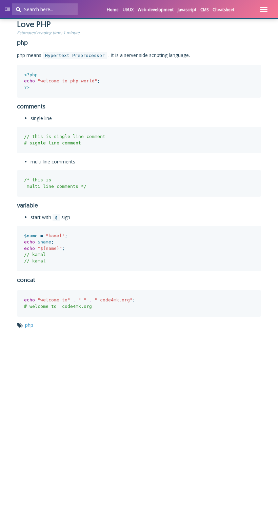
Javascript (187, 10)
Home (113, 10)
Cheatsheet (223, 10)
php (29, 325)
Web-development (156, 10)
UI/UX (128, 10)
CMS (204, 10)
